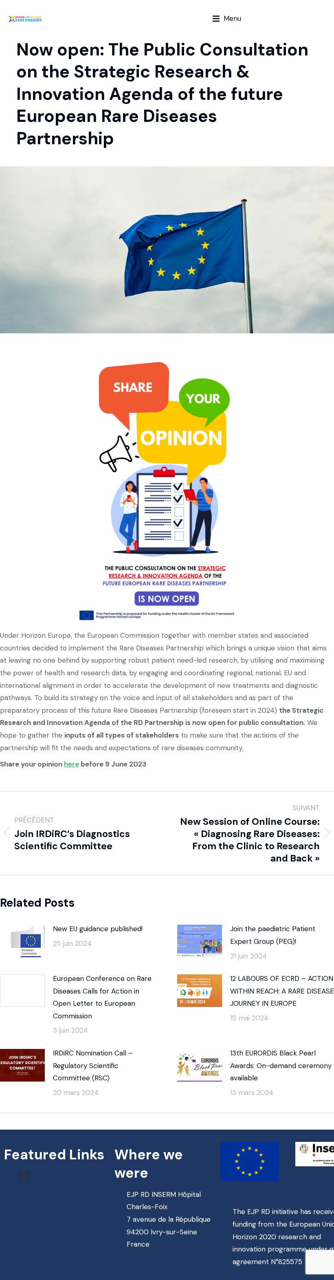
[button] (227, 18)
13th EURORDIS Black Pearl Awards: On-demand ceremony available (281, 1065)
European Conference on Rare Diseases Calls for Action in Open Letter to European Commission (102, 997)
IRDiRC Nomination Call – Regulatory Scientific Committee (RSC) (93, 1065)
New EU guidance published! (98, 928)
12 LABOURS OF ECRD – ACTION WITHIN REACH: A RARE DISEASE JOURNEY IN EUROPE (282, 991)
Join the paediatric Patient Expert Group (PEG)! (272, 935)
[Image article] (22, 941)
